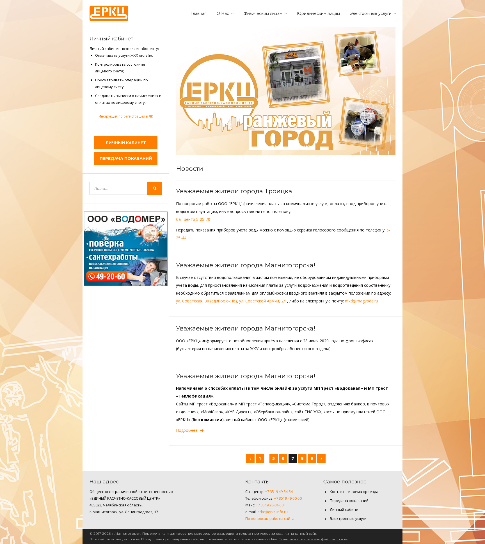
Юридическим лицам (318, 13)
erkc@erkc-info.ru (272, 511)
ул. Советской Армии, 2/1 (263, 301)
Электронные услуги (371, 13)
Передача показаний (126, 158)
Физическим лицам (263, 13)
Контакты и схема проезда (354, 491)
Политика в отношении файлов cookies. (313, 539)
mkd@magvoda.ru (361, 301)
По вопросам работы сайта (269, 518)
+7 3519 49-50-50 (288, 498)
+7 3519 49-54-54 (279, 491)
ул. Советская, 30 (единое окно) (206, 301)
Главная (199, 13)
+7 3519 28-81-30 (269, 505)
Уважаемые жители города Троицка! (235, 191)
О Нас (223, 13)
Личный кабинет (126, 142)
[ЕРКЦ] (109, 12)
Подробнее (187, 430)
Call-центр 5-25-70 (193, 219)
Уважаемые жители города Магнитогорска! (245, 265)
